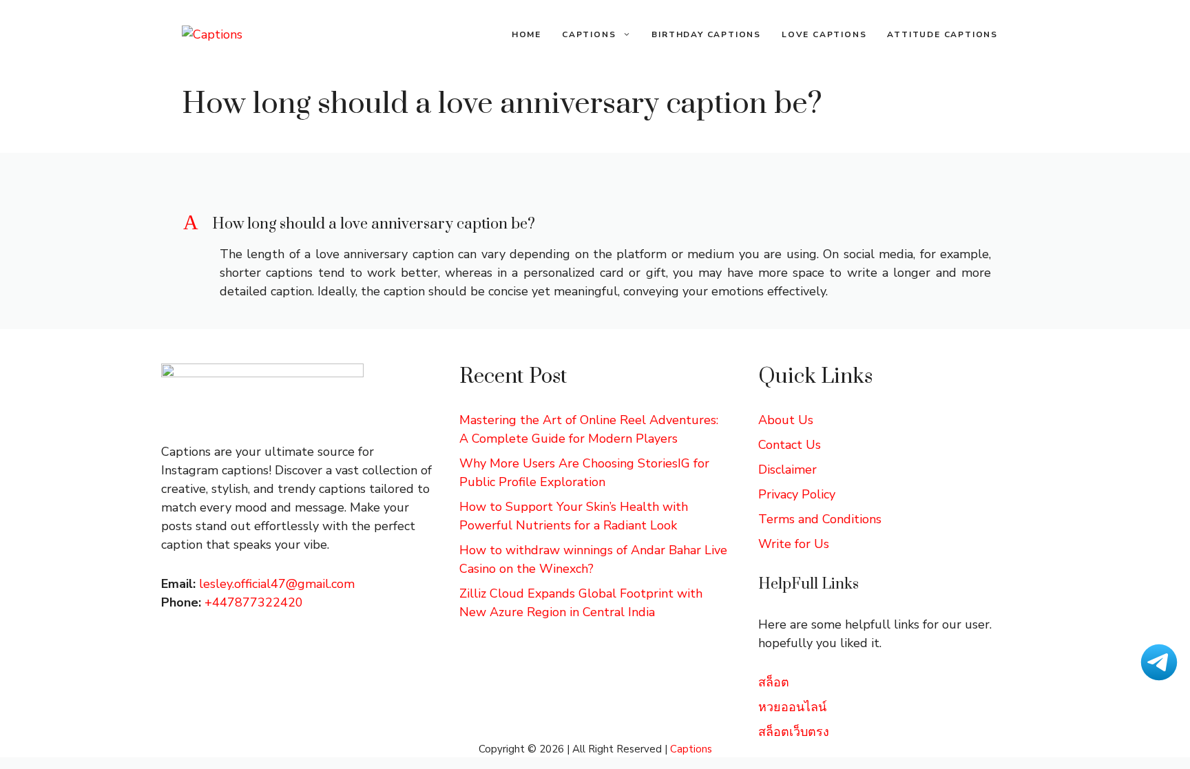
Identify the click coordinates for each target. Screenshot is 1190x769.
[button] (595, 224)
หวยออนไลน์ (792, 707)
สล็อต (773, 682)
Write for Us (793, 544)
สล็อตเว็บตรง (793, 732)
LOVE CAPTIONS (824, 34)
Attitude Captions (942, 34)
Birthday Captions (706, 34)
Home (526, 34)
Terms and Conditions (819, 519)
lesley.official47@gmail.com (277, 584)
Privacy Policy (796, 494)
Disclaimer (787, 469)
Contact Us (789, 444)
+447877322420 (254, 602)
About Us (785, 420)
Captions (589, 34)
